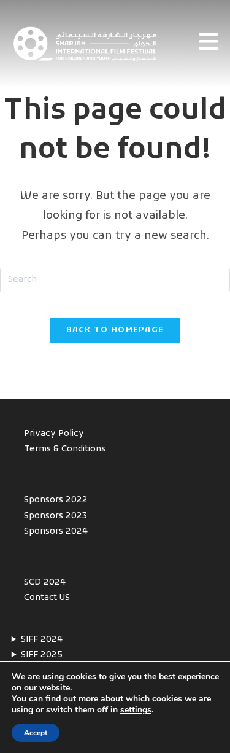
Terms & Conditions (64, 449)
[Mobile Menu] (209, 44)
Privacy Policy (54, 434)
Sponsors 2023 (56, 516)
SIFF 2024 (42, 640)
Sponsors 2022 (56, 500)
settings (135, 710)
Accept (35, 733)
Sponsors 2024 (56, 531)
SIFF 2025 (42, 655)
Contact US (47, 598)
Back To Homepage (115, 330)
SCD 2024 (45, 582)
